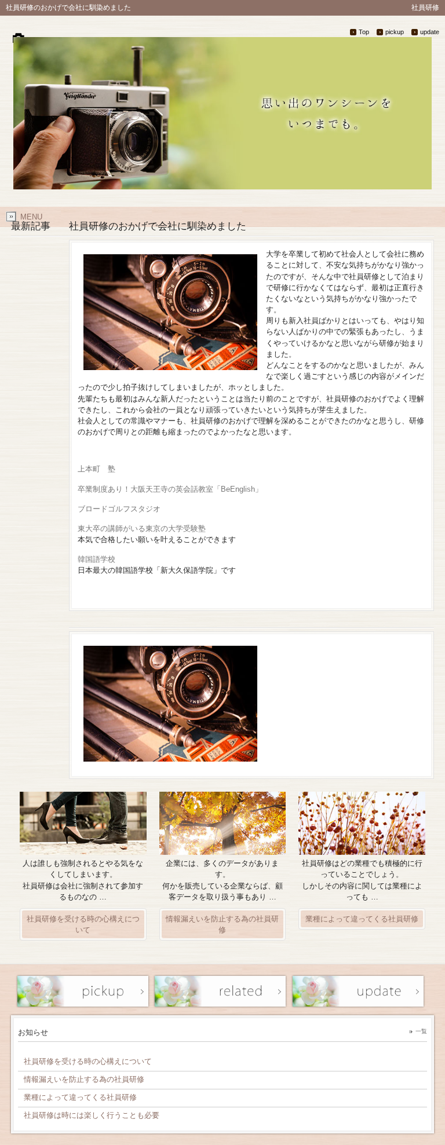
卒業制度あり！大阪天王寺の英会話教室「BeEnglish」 (170, 489)
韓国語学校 (96, 559)
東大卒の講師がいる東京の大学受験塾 (142, 528)
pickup (394, 31)
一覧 (421, 1031)
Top (364, 31)
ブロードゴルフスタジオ (119, 508)
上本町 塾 (96, 468)
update (429, 31)
